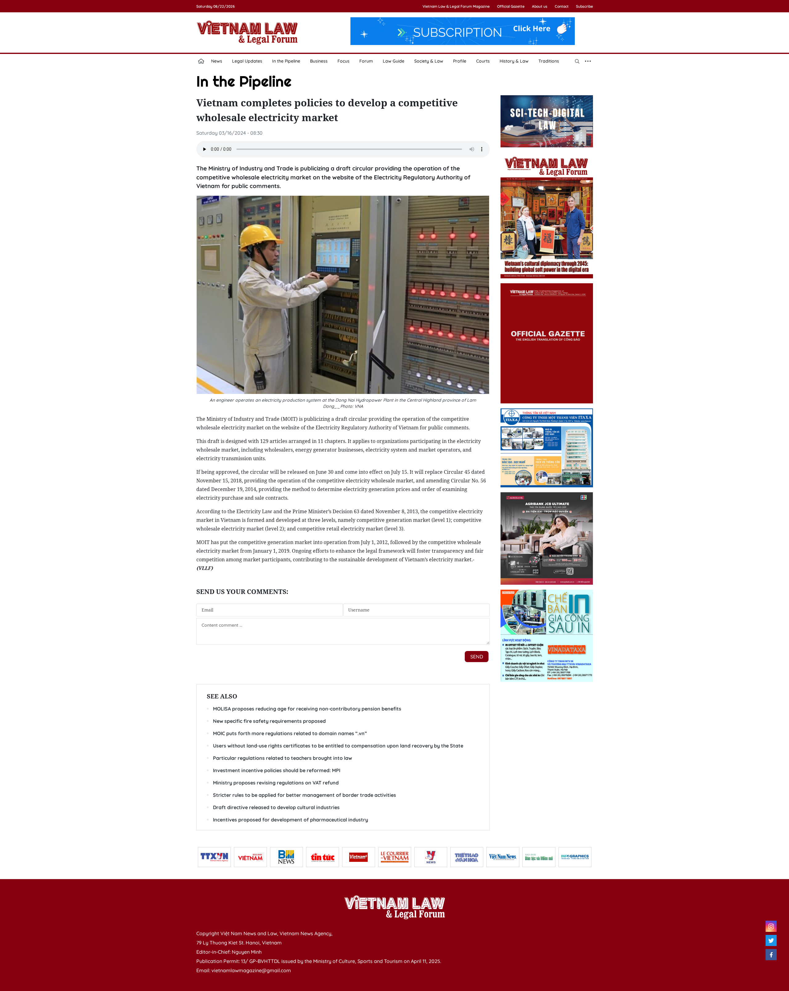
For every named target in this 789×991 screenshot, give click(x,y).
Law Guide (393, 61)
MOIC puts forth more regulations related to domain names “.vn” (290, 733)
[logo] (394, 907)
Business (319, 61)
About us (539, 6)
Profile (459, 61)
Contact (562, 6)
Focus (343, 61)
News (216, 61)
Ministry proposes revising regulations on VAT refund (276, 783)
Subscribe (584, 6)
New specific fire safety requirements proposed (269, 721)
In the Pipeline (286, 61)
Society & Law (428, 61)
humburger (588, 61)
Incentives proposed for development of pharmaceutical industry (290, 820)
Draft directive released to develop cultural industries (276, 807)
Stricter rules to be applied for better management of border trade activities (304, 795)
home (201, 61)
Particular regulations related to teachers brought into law (282, 758)
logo (247, 32)
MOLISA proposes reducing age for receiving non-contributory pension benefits (307, 709)
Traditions (548, 61)
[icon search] (577, 61)
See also (222, 696)
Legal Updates (247, 61)
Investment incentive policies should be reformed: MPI (276, 770)
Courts (483, 61)
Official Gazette (511, 6)
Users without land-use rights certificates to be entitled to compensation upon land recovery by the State (338, 746)
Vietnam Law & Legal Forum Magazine (456, 6)
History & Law (514, 61)
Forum (366, 61)
